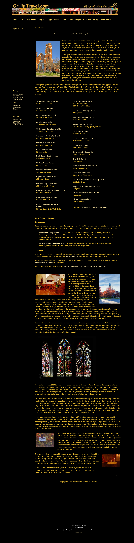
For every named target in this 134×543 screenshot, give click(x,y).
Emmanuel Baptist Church (45, 143)
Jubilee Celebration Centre (82, 124)
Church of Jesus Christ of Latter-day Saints (88, 180)
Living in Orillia (31, 19)
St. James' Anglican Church (46, 115)
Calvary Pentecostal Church (83, 138)
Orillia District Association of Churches (94, 208)
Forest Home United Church (46, 170)
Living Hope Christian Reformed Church (50, 190)
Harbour (64, 34)
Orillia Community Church (82, 101)
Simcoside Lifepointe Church (83, 117)
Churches (100, 34)
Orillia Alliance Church (81, 131)
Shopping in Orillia (53, 19)
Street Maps (17, 123)
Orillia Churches (40, 28)
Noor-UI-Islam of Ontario (44, 263)
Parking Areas (17, 119)
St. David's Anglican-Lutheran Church (49, 129)
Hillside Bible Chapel (80, 145)
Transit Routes (18, 124)
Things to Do (79, 19)
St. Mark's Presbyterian (44, 108)
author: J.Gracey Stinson (115, 474)
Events (88, 19)
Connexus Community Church (84, 111)
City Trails (16, 121)
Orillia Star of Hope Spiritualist (47, 204)
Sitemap (16, 109)
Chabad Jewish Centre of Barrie (51, 243)
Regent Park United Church (46, 177)
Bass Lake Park (18, 94)
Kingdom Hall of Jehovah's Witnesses (86, 187)
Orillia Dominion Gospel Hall (83, 152)
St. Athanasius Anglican (44, 122)
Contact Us (16, 105)
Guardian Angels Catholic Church (85, 166)
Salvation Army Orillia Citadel (46, 184)
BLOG (22, 19)
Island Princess (106, 19)
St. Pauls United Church (45, 163)
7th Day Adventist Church (82, 199)
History (95, 19)
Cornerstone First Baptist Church (48, 136)
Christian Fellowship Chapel (46, 197)
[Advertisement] (78, 501)
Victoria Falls (17, 99)
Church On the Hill (79, 159)
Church (39, 207)
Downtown (57, 34)
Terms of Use (78, 532)
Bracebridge (17, 96)
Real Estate (79, 34)
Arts (71, 19)
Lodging (41, 19)
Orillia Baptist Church (44, 150)
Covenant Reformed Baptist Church (86, 193)
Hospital (71, 34)
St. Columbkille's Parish (81, 173)
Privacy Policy (17, 107)
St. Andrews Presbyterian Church (48, 101)
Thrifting (64, 19)
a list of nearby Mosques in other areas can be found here (85, 267)
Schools (93, 34)
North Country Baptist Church (47, 156)
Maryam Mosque (72, 256)
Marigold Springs (18, 97)
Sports (86, 34)
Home (15, 19)
